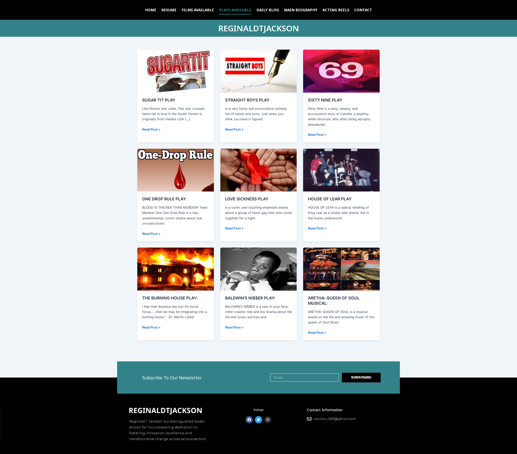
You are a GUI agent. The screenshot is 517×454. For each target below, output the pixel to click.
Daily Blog (267, 9)
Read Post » (151, 129)
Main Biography (300, 9)
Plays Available (235, 9)
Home (150, 9)
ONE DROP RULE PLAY (164, 199)
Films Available (198, 9)
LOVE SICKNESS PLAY (246, 199)
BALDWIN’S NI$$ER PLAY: (250, 298)
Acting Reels (336, 9)
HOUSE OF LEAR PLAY (330, 199)
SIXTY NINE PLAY (325, 100)
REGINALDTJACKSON (258, 28)
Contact (363, 9)
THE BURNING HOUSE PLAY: (170, 298)
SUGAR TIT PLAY (158, 100)
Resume (169, 9)
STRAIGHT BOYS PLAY (247, 100)
